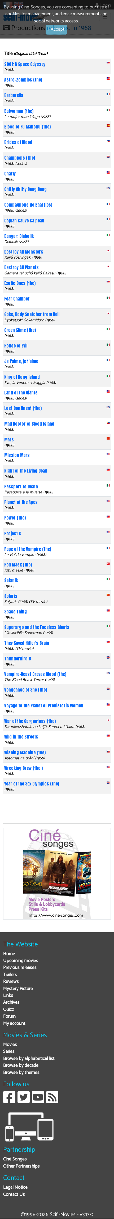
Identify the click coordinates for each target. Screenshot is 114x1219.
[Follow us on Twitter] (23, 1101)
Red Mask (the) (18, 564)
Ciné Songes (15, 1159)
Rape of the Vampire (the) (27, 549)
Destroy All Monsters (23, 252)
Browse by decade (20, 1065)
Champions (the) (19, 158)
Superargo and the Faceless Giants (36, 627)
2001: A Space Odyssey (24, 64)
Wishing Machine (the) (25, 752)
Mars (9, 439)
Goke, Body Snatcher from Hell (31, 314)
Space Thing (15, 611)
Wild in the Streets (21, 737)
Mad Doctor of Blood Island (29, 424)
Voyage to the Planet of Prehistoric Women (43, 705)
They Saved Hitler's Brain (26, 643)
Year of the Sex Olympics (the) (31, 783)
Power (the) (15, 518)
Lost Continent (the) (23, 408)
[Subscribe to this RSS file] (52, 1101)
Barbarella (13, 95)
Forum (9, 1016)
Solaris (10, 596)
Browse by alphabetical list (29, 1059)
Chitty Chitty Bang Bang (25, 189)
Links (8, 995)
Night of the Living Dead (25, 471)
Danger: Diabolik (19, 236)
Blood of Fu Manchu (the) (27, 126)
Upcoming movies (20, 961)
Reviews (11, 981)
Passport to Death (21, 486)
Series (9, 1051)
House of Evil (15, 345)
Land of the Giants (21, 392)
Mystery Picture (18, 989)
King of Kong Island (22, 377)
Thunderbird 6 (17, 658)
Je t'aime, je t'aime (21, 361)
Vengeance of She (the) (25, 690)
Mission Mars (17, 455)
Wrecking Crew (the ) (23, 768)
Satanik (11, 580)
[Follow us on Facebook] (9, 1101)
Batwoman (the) (18, 111)
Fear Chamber (17, 299)
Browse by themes (21, 1073)
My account (14, 1023)
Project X (12, 533)
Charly (10, 173)
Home (9, 954)
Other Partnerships (21, 1166)
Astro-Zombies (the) (23, 80)
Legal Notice (15, 1187)
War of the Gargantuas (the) (30, 721)
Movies (10, 1045)
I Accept (56, 29)
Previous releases (20, 968)
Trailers (10, 975)
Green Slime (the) (20, 330)
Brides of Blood (18, 142)
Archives (11, 1002)
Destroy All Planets (21, 267)
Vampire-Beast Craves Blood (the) (35, 674)
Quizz (8, 1009)
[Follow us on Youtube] (38, 1101)
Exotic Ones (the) (20, 283)
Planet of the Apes (21, 502)
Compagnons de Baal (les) (28, 205)
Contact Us (14, 1194)
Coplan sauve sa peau (24, 220)
